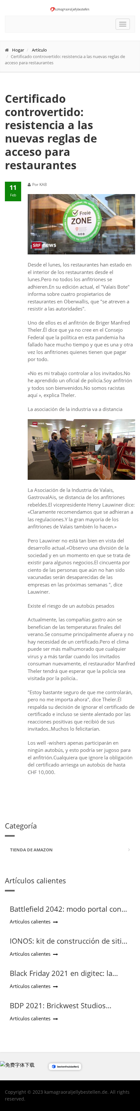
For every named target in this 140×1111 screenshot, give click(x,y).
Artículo (39, 50)
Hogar (18, 50)
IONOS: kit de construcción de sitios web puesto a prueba (70, 945)
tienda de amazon (31, 850)
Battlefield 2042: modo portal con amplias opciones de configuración (67, 913)
